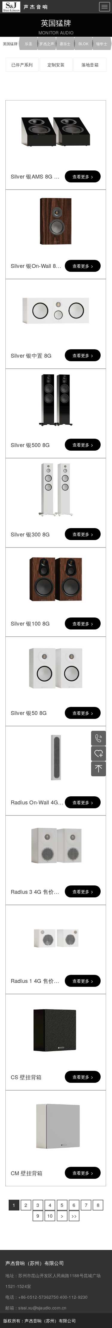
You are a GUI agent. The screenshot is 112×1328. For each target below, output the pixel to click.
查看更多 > (83, 176)
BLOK (83, 43)
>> (74, 1215)
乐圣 (28, 43)
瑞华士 (101, 43)
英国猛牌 (10, 43)
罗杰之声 (46, 43)
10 (50, 1215)
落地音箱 (90, 65)
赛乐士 (65, 43)
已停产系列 (22, 65)
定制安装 (56, 65)
